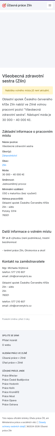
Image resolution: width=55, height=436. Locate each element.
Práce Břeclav (9, 375)
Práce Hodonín (10, 383)
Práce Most (8, 396)
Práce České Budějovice (15, 379)
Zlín (4, 165)
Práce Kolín (8, 387)
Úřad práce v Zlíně (12, 362)
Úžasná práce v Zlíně (14, 357)
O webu (6, 344)
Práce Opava (9, 400)
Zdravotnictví (9, 155)
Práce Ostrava (10, 404)
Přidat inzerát (9, 340)
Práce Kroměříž (10, 392)
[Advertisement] (27, 40)
